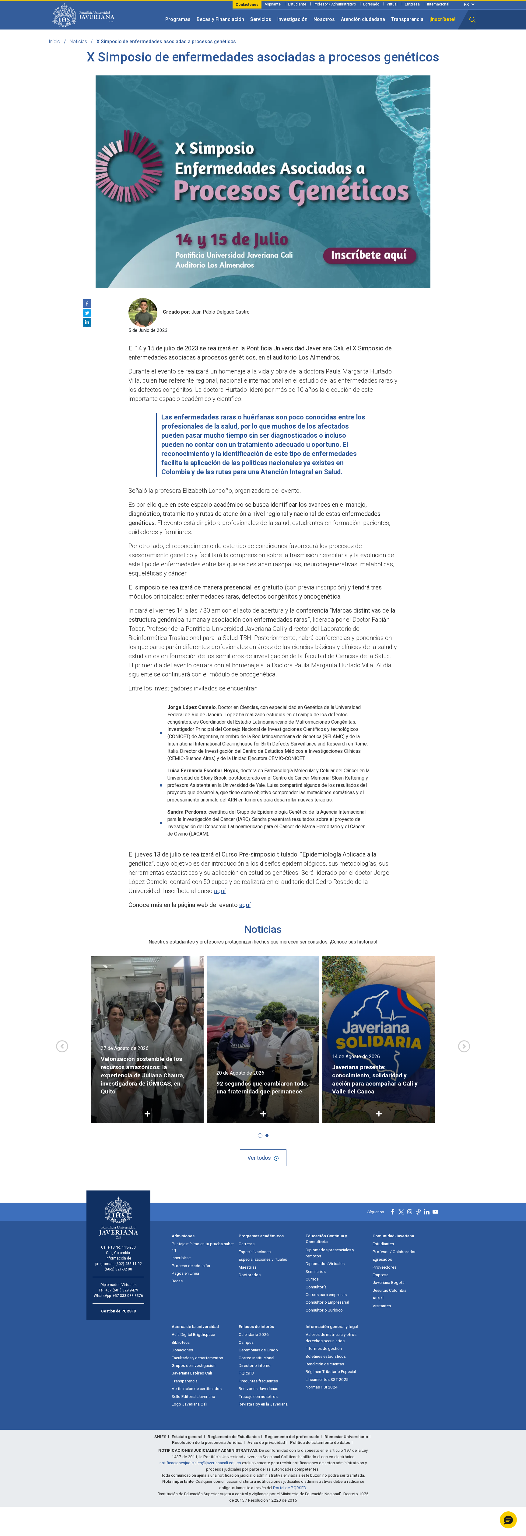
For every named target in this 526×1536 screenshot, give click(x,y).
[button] (472, 20)
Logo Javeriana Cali (189, 1404)
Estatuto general (187, 1436)
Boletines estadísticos (326, 1356)
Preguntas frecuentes (258, 1380)
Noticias (78, 41)
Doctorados (250, 1274)
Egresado (371, 4)
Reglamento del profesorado (292, 1436)
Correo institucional (256, 1357)
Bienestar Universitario (346, 1436)
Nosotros (324, 19)
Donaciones (182, 1349)
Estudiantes (383, 1243)
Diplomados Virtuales (325, 1263)
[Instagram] (409, 1212)
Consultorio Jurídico (324, 1310)
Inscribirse (181, 1257)
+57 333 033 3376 (128, 1296)
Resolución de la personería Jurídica (207, 1442)
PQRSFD (246, 1373)
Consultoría (316, 1286)
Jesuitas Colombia (389, 1290)
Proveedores (384, 1267)
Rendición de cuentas (325, 1363)
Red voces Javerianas (258, 1388)
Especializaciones (255, 1251)
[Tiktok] (418, 1212)
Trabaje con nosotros (258, 1396)
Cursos (312, 1279)
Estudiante (297, 4)
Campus (246, 1342)
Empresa (412, 4)
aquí (220, 891)
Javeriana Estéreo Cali (192, 1373)
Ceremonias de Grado (258, 1349)
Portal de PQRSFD (289, 1487)
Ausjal (378, 1297)
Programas (178, 19)
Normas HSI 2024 (322, 1387)
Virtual (392, 4)
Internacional (438, 4)
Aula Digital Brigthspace (193, 1334)
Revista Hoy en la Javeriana (263, 1404)
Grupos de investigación (194, 1365)
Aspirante (273, 4)
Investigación (292, 19)
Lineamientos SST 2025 (327, 1379)
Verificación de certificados (197, 1388)
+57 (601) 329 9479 (121, 1290)
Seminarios (316, 1271)
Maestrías (248, 1267)
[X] (87, 313)
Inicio (54, 41)
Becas (177, 1280)
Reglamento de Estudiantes (234, 1436)
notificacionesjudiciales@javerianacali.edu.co (200, 1462)
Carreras (246, 1243)
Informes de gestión (324, 1348)
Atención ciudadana (363, 19)
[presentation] (62, 1046)
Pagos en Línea (185, 1273)
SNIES (160, 1436)
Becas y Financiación (220, 19)
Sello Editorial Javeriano (193, 1396)
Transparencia (407, 19)
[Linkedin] (87, 322)
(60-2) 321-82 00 (118, 1269)
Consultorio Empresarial (327, 1302)
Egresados (382, 1259)
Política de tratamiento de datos (320, 1442)
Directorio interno (255, 1365)
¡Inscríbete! (442, 19)
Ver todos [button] (259, 1158)
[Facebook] (87, 303)
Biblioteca (181, 1342)
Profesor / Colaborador (394, 1251)
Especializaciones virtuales (263, 1259)
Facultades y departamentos (197, 1357)
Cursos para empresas (326, 1294)
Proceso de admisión (191, 1265)
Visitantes (382, 1305)
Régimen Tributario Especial (331, 1371)
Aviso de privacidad (266, 1442)
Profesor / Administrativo (335, 4)
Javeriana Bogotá (389, 1282)
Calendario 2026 (254, 1334)
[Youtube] (435, 1212)
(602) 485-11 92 (128, 1264)
